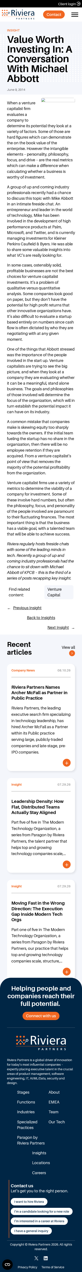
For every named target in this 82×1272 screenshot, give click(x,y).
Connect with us (41, 1016)
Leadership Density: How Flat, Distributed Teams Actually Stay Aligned (37, 807)
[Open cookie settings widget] (7, 1264)
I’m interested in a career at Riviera (39, 1221)
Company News (23, 670)
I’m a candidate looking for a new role (41, 1211)
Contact (54, 14)
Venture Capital (54, 592)
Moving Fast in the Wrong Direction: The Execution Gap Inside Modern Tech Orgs (38, 911)
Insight (13, 30)
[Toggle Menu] (74, 14)
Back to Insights (41, 617)
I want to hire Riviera (29, 1201)
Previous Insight (27, 608)
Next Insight (58, 627)
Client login (67, 4)
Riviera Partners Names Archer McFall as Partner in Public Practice (39, 692)
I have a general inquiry (31, 1231)
